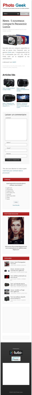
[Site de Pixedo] (16, 360)
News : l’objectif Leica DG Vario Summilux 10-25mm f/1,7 (9, 105)
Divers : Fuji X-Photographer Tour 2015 (17, 262)
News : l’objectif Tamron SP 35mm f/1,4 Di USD (23, 89)
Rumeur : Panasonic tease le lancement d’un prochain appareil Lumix (23, 105)
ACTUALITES (21, 29)
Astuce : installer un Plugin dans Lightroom (17, 290)
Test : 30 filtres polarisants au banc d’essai (18, 276)
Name (9, 142)
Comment (8, 118)
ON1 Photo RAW (11, 196)
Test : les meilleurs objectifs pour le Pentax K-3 (17, 297)
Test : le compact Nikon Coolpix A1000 (9, 88)
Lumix (9, 52)
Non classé (18, 66)
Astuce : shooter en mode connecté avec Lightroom (17, 269)
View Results (16, 205)
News (10, 67)
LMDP (14, 62)
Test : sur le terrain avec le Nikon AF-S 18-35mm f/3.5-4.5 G (18, 284)
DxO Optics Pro (11, 192)
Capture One (10, 191)
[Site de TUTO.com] (16, 354)
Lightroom (9, 188)
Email (9, 148)
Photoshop (10, 189)
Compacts (5, 67)
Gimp (8, 197)
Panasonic (14, 67)
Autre (8, 199)
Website (8, 153)
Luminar (9, 194)
